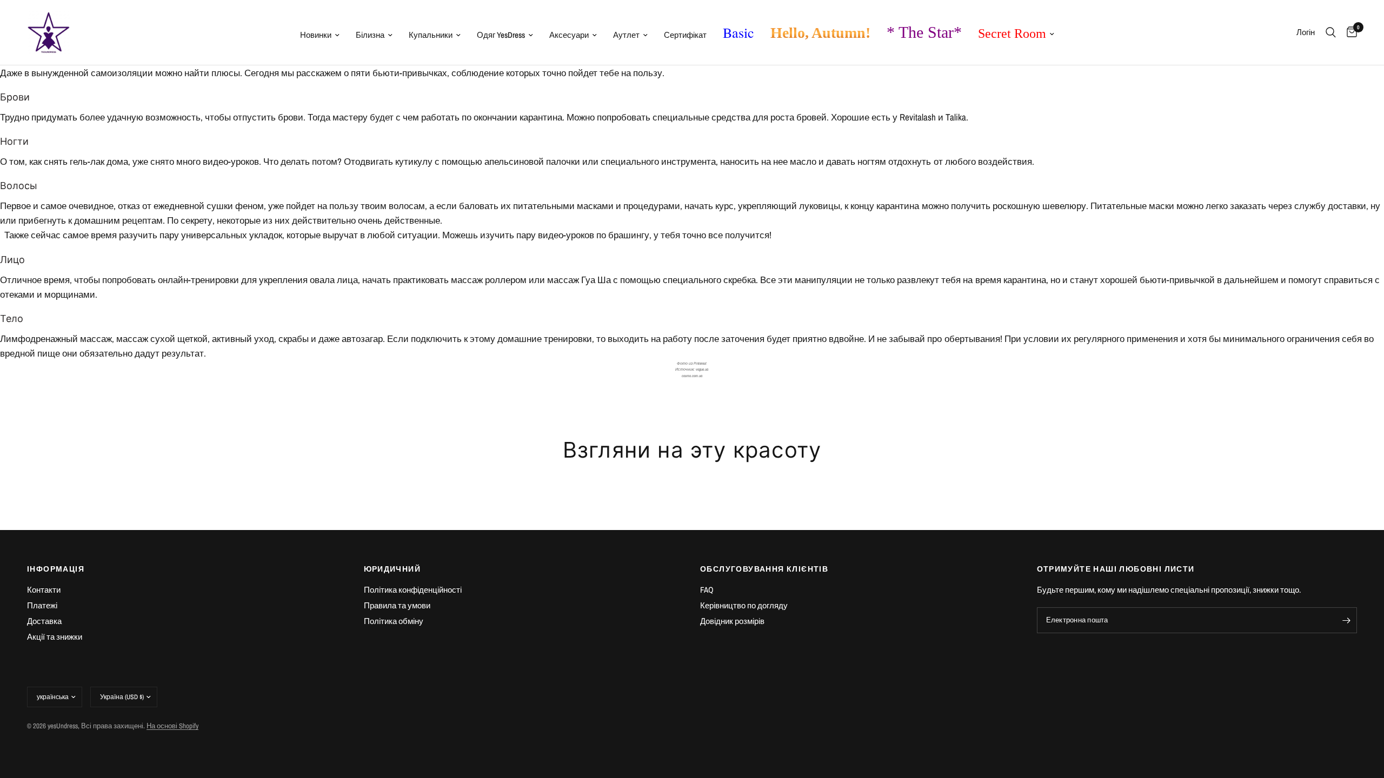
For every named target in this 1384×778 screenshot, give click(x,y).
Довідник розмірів (732, 621)
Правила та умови (397, 605)
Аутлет (626, 35)
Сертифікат (685, 35)
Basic (738, 32)
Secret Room (1012, 33)
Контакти (44, 589)
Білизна (370, 35)
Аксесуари (569, 35)
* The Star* (924, 32)
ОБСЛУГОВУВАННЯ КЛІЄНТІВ (764, 569)
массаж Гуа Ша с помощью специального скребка (651, 279)
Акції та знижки (54, 636)
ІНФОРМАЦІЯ (55, 569)
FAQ (707, 589)
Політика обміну (393, 621)
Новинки (315, 35)
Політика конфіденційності (413, 589)
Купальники (431, 35)
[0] (1349, 32)
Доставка (44, 621)
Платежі (42, 605)
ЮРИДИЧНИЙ (392, 569)
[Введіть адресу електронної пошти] (1346, 620)
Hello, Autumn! (820, 32)
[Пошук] (1330, 32)
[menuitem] (320, 35)
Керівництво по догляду (744, 605)
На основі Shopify (172, 725)
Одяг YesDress (501, 35)
